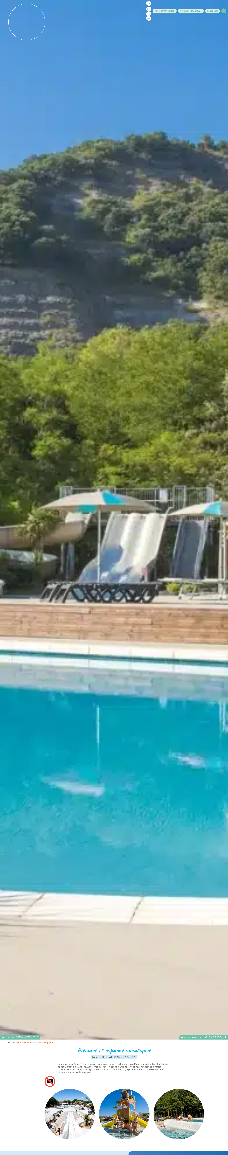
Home (11, 1042)
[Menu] (223, 10)
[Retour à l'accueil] (26, 22)
